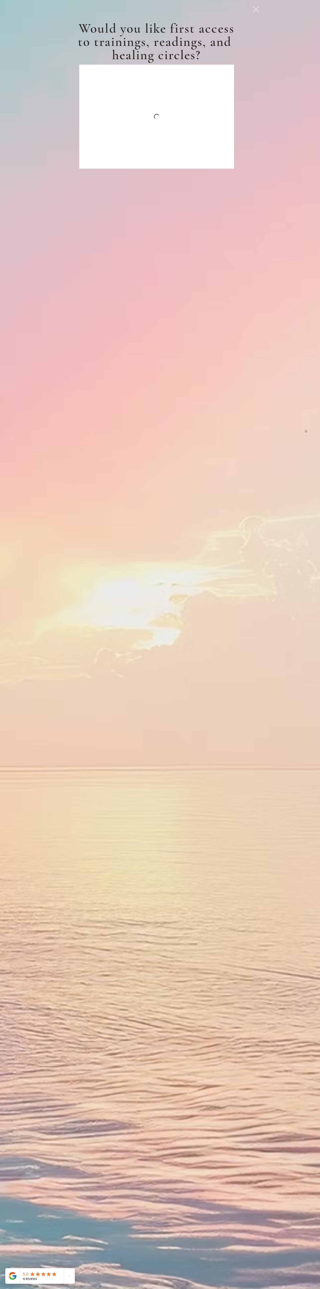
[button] (256, 9)
